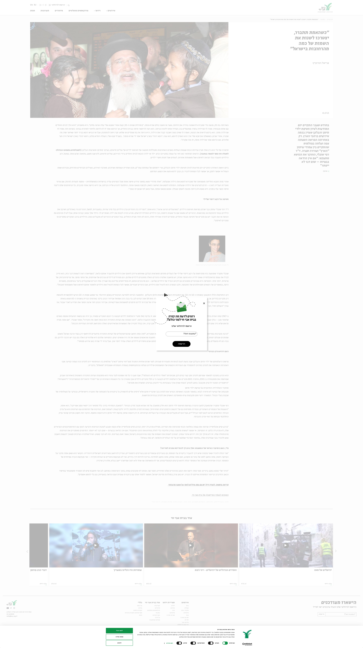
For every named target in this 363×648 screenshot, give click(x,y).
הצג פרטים (169, 643)
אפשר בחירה (119, 637)
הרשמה (181, 344)
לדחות (119, 643)
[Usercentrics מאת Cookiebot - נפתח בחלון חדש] (247, 644)
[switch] (211, 643)
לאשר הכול (119, 630)
